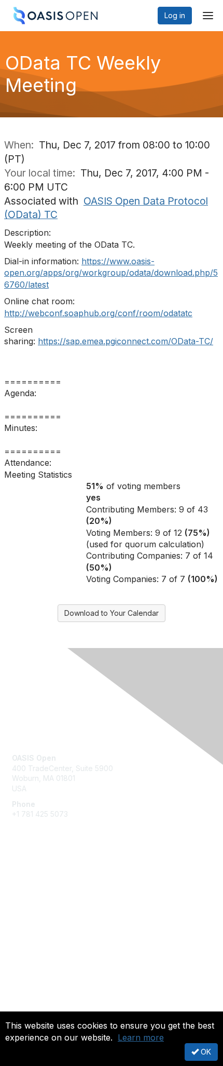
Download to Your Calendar (111, 613)
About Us (27, 1007)
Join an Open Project (48, 897)
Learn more (141, 1037)
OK (205, 1051)
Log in (174, 15)
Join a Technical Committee (59, 913)
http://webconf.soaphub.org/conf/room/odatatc (98, 313)
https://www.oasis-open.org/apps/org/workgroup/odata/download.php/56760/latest (111, 273)
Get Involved (33, 882)
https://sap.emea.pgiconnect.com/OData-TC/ (125, 341)
